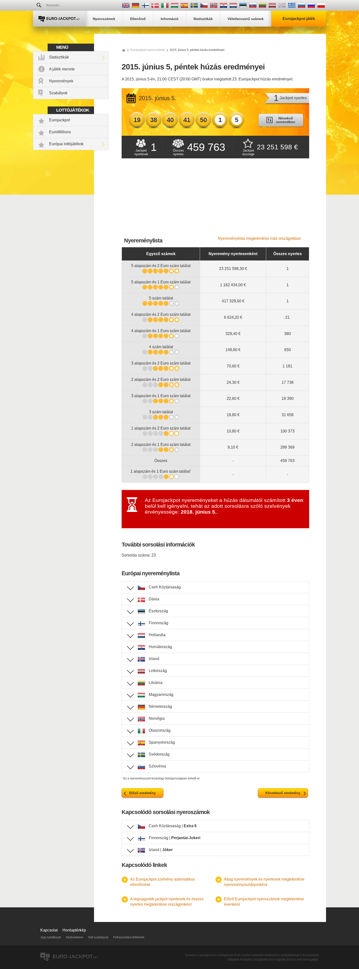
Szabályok (58, 93)
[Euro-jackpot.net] (124, 50)
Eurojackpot (59, 120)
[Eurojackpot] (59, 19)
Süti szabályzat (98, 937)
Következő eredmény (282, 793)
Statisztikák (59, 57)
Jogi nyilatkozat (50, 937)
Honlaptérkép (74, 930)
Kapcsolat (49, 930)
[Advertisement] (215, 200)
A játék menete (62, 69)
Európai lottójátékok (66, 144)
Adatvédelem (74, 937)
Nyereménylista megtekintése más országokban (259, 238)
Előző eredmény (142, 793)
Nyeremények (61, 81)
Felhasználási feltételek (128, 937)
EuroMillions (60, 132)
